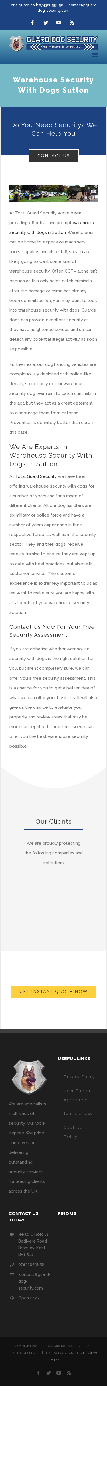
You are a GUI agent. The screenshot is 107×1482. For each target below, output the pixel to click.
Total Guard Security (36, 476)
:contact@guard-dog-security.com (33, 1281)
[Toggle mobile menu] (95, 55)
